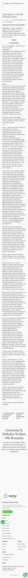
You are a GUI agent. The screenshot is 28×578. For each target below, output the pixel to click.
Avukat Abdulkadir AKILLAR (19, 19)
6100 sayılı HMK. (20, 139)
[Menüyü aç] (3, 7)
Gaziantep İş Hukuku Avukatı (16, 3)
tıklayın (6, 404)
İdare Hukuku (9, 21)
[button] (25, 575)
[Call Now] (2, 522)
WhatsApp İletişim (7, 511)
